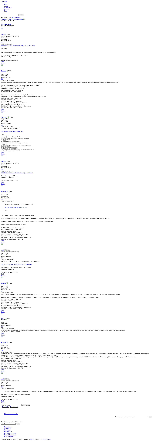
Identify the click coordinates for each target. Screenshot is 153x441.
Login (14, 17)
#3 (2, 125)
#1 (2, 42)
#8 (2, 327)
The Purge (4, 19)
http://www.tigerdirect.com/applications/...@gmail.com (16, 264)
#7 (2, 291)
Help (5, 11)
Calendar (6, 9)
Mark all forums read (10, 435)
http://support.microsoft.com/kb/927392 (12, 131)
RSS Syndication (9, 436)
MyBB (32, 439)
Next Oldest (5, 407)
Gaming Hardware (17, 19)
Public (9, 19)
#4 (2, 169)
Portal (6, 4)
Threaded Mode (6, 24)
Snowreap (4, 117)
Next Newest (14, 407)
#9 (2, 350)
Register (18, 17)
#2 (2, 79)
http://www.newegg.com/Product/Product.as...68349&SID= (18, 45)
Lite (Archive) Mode (10, 433)
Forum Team (7, 427)
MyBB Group (46, 439)
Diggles (3, 319)
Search (6, 6)
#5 (2, 199)
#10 (2, 387)
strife (2, 34)
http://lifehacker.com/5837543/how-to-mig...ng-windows (17, 172)
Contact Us (7, 428)
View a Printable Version (11, 414)
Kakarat (3, 71)
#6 (2, 258)
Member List (7, 7)
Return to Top (8, 431)
